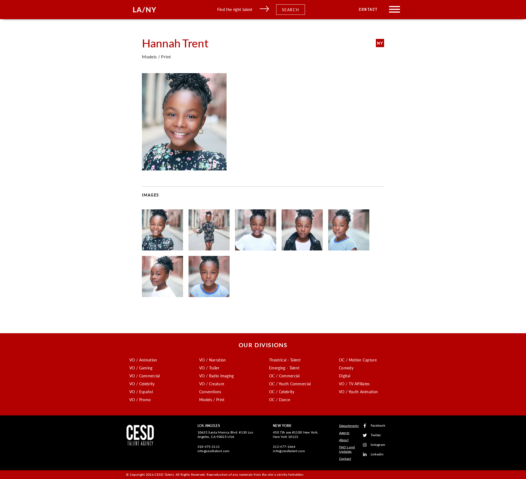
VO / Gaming (141, 367)
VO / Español (141, 391)
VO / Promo (140, 399)
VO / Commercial (144, 375)
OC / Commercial (284, 375)
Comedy (346, 367)
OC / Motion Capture (358, 360)
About (344, 440)
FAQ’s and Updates (347, 449)
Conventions (210, 391)
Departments (349, 425)
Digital (344, 375)
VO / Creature (211, 383)
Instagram (378, 445)
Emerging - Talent (284, 367)
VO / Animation (143, 360)
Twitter (376, 435)
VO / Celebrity (142, 383)
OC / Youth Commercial (290, 383)
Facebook (378, 426)
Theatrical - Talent (285, 360)
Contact (368, 9)
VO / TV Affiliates (354, 383)
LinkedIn (377, 454)
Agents (344, 432)
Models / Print (211, 399)
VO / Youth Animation (358, 391)
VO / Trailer (209, 367)
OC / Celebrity (281, 391)
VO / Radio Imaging (216, 375)
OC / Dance (279, 399)
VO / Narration (212, 360)
